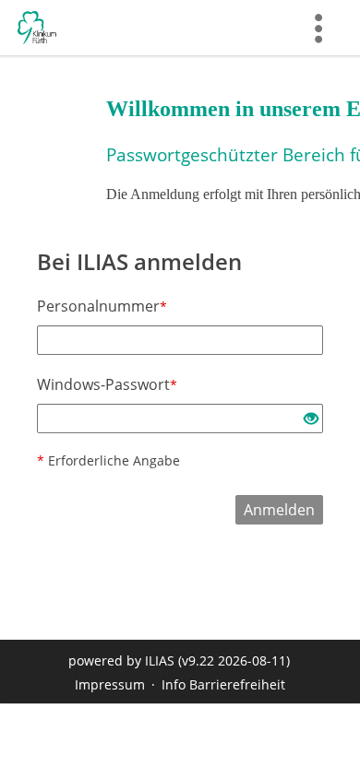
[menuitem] (318, 27)
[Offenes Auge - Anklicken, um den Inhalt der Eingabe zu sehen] (311, 419)
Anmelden (279, 510)
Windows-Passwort (107, 384)
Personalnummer (102, 306)
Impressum (110, 684)
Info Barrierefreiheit (223, 684)
